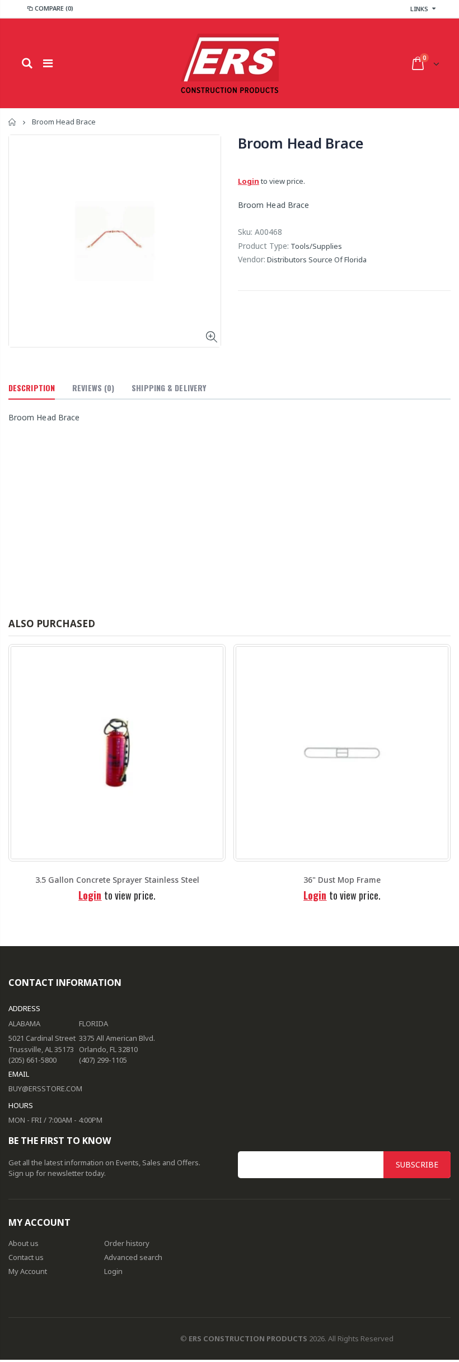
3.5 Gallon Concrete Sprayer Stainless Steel (117, 879)
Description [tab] (31, 387)
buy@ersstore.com (45, 1088)
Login (248, 181)
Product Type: (263, 245)
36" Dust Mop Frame (342, 879)
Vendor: (251, 259)
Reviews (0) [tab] (93, 387)
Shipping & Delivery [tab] (169, 387)
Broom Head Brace (300, 142)
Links (419, 8)
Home (12, 122)
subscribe (417, 1164)
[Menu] (48, 63)
